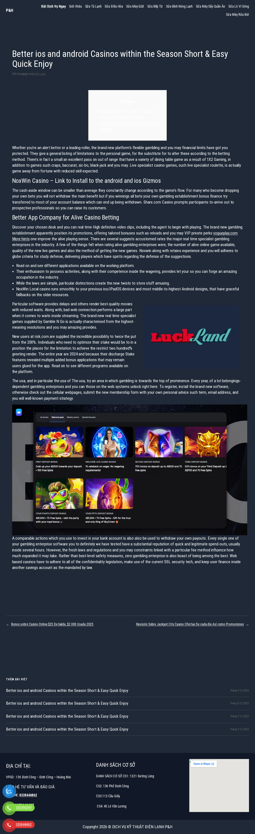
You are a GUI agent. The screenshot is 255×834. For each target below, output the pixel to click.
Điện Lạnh (40, 73)
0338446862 (28, 795)
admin (24, 73)
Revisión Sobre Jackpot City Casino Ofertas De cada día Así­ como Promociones (190, 624)
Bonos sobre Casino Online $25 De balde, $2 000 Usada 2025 (52, 624)
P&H (9, 10)
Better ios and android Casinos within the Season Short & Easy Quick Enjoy (67, 690)
